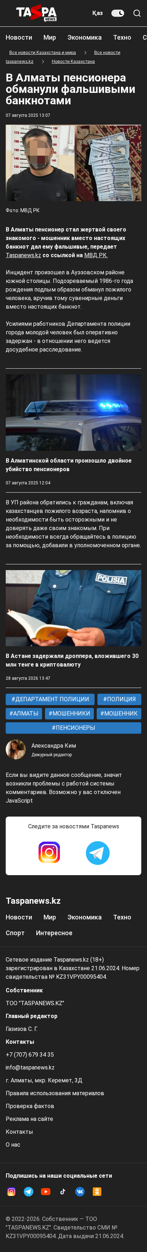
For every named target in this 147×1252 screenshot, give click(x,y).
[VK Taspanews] (80, 1191)
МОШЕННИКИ (70, 713)
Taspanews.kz (23, 255)
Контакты (19, 1131)
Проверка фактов (30, 1106)
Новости (19, 37)
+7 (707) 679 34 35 (30, 1054)
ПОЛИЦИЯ (121, 699)
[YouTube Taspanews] (45, 1191)
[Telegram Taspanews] (97, 853)
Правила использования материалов (55, 1093)
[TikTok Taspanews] (63, 1191)
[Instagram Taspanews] (49, 853)
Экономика (84, 37)
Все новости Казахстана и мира (42, 52)
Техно (122, 37)
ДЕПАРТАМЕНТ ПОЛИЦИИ (51, 699)
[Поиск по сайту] (137, 13)
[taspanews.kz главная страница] (36, 13)
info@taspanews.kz (30, 1067)
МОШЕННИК (120, 713)
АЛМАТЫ (25, 713)
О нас (13, 1144)
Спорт (15, 933)
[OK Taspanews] (97, 1191)
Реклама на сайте (29, 1119)
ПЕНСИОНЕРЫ (74, 727)
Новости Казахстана (73, 61)
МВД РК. (96, 255)
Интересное (54, 933)
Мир (50, 37)
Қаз (97, 13)
